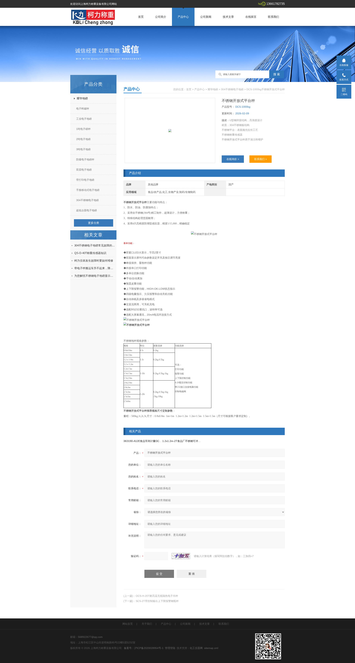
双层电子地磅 (84, 169)
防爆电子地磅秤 (85, 159)
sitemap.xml (211, 648)
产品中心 (183, 16)
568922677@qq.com (90, 636)
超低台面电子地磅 (86, 210)
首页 (141, 16)
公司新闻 (205, 16)
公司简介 (160, 16)
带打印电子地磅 (85, 179)
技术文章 (228, 16)
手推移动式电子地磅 (87, 190)
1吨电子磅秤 (83, 128)
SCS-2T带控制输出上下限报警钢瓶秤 (157, 601)
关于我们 (147, 623)
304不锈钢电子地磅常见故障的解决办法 (94, 245)
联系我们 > (260, 159)
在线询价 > (232, 159)
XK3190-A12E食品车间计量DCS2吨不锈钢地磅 (151, 441)
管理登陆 (170, 648)
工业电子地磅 (84, 118)
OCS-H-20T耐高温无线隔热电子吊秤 (157, 595)
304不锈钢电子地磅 (87, 200)
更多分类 (93, 222)
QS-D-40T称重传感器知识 (90, 253)
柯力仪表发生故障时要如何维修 (93, 260)
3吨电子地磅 (83, 149)
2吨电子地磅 (83, 139)
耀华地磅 (82, 98)
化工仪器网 (196, 648)
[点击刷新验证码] (181, 556)
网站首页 (127, 623)
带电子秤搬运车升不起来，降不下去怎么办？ (94, 268)
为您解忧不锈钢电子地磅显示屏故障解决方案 (94, 275)
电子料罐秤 (82, 108)
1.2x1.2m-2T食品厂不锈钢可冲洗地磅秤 (185, 441)
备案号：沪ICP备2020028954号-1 (143, 648)
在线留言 (250, 16)
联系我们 (273, 16)
